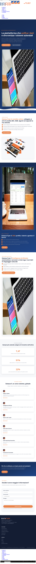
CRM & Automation (4, 530)
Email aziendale (5, 494)
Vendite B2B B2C (4, 528)
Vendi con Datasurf (6, 132)
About (2, 539)
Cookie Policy (28, 547)
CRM (3, 552)
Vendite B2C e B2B (4, 551)
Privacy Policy (32, 547)
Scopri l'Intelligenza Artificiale (8, 272)
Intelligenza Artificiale (5, 531)
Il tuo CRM (4, 247)
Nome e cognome (6, 490)
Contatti (3, 558)
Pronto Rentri (4, 553)
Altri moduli (3, 534)
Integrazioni (4, 550)
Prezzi (2, 540)
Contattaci (5, 471)
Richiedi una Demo (18, 506)
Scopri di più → (5, 397)
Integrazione (4, 533)
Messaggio (5, 498)
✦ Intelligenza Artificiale (6, 554)
